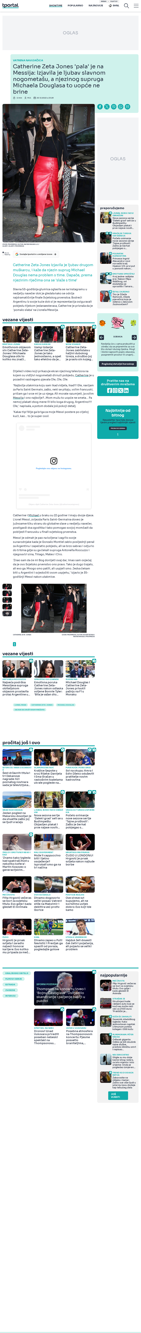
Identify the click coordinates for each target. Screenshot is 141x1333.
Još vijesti (115, 1096)
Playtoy (113, 1)
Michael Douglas (66, 705)
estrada (10, 984)
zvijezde (10, 990)
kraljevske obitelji (16, 973)
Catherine (82, 375)
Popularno (75, 5)
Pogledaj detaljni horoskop (118, 364)
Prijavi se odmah (118, 428)
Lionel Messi (20, 705)
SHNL (116, 5)
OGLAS (70, 33)
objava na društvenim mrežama (30, 710)
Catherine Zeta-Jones (41, 705)
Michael (34, 515)
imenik (103, 1)
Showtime (55, 5)
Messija (18, 398)
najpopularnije (113, 975)
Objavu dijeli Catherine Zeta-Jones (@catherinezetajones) (54, 504)
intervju (10, 996)
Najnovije (96, 5)
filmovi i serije (13, 979)
